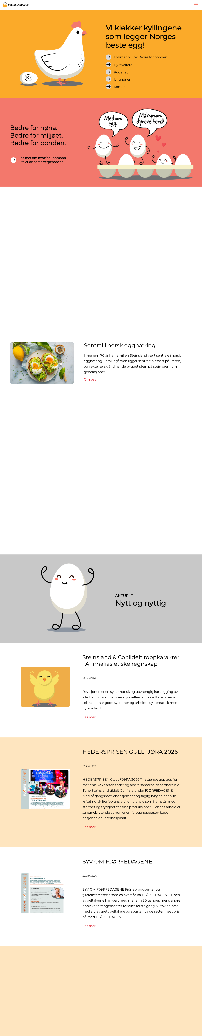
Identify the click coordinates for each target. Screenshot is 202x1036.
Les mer (89, 717)
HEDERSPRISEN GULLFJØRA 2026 (130, 751)
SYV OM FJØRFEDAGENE (117, 861)
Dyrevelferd (123, 64)
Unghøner (122, 79)
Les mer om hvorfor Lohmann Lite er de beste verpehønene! (42, 160)
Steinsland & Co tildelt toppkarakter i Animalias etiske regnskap (130, 660)
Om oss (90, 379)
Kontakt (120, 86)
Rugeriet (121, 72)
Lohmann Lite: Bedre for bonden (140, 57)
